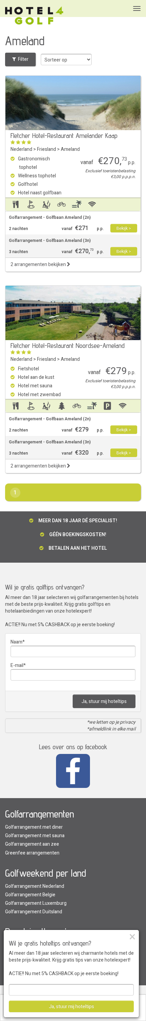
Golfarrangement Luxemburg (36, 903)
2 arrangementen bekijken (39, 264)
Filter (22, 59)
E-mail (17, 665)
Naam (16, 642)
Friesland (46, 149)
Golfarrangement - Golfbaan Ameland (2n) (50, 218)
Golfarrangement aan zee (32, 844)
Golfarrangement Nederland (34, 886)
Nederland (21, 149)
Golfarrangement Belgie (30, 894)
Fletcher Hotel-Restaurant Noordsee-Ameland (68, 345)
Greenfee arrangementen (32, 853)
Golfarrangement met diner (34, 827)
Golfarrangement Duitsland (33, 911)
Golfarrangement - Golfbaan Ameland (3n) (50, 241)
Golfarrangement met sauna (35, 835)
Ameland (70, 149)
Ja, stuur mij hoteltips (104, 701)
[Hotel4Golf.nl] (34, 16)
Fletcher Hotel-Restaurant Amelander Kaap (64, 135)
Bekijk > (123, 228)
